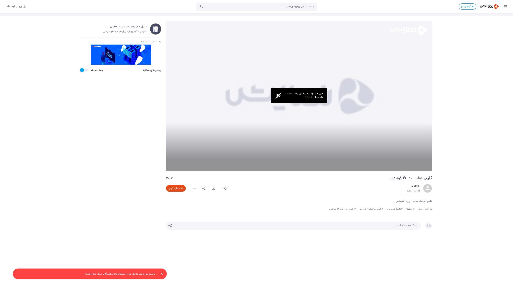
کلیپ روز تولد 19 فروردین (370, 209)
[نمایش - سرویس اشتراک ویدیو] (489, 6)
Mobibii (415, 186)
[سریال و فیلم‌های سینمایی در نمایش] (155, 29)
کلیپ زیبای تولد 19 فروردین (341, 209)
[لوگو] (408, 30)
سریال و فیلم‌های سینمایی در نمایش (128, 27)
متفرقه (409, 209)
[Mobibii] (427, 188)
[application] (299, 96)
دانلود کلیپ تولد (394, 209)
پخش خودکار (97, 70)
